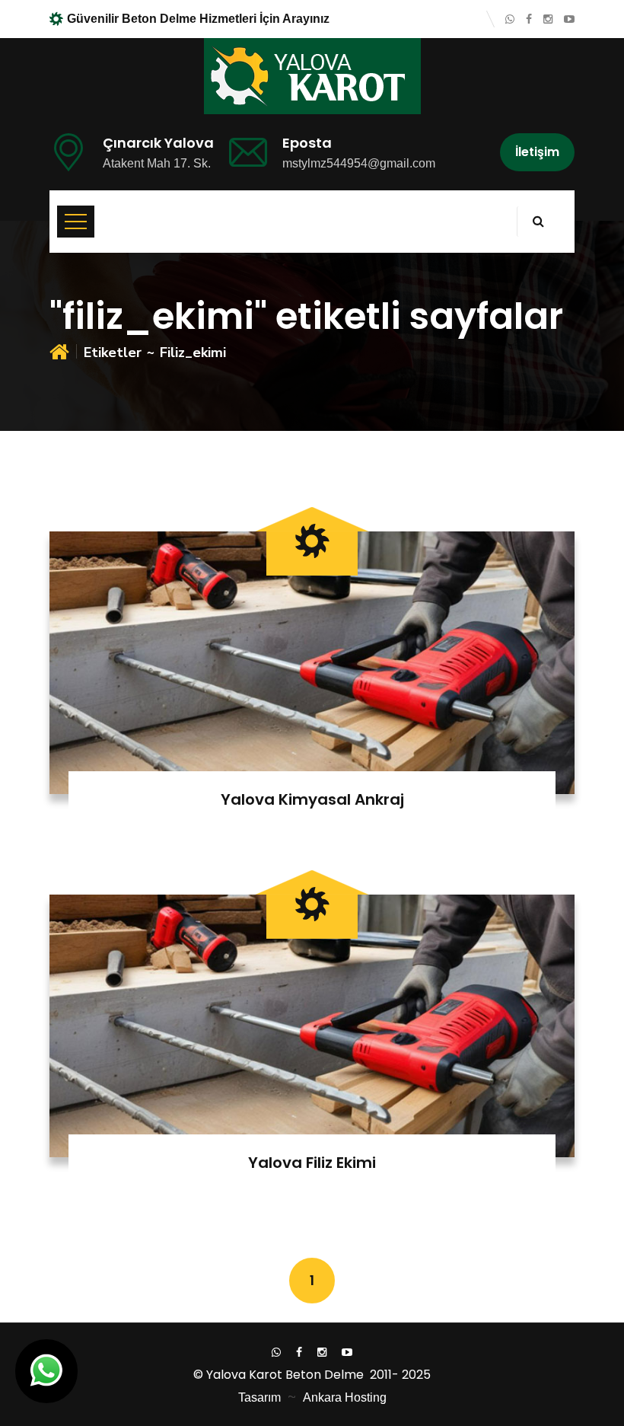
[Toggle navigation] (75, 222)
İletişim (537, 152)
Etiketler (113, 352)
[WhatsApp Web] (509, 19)
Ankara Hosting (345, 1397)
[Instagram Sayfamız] (547, 19)
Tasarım (259, 1397)
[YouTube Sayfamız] (569, 19)
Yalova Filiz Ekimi (312, 1162)
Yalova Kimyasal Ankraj (312, 799)
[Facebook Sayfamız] (529, 19)
